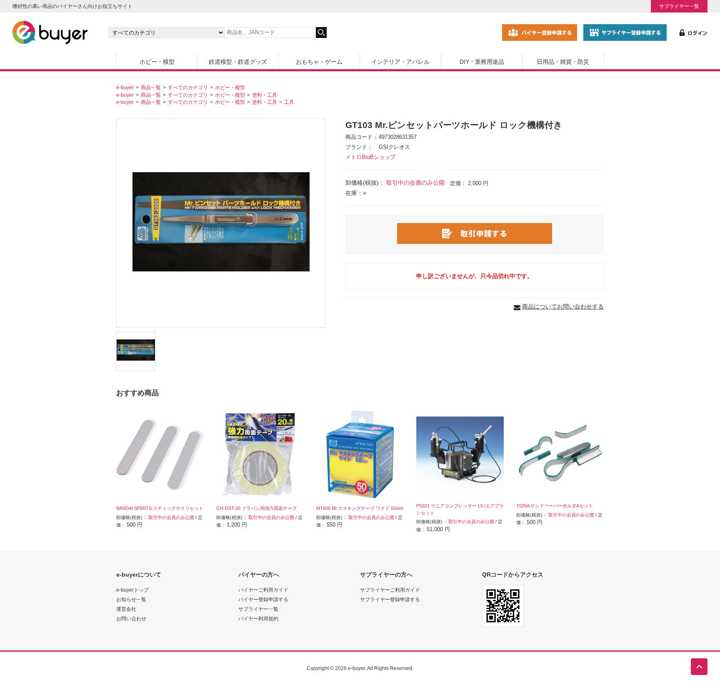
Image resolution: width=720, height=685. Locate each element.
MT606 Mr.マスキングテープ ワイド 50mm (359, 508)
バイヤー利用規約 (258, 618)
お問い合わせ (131, 618)
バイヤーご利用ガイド (263, 589)
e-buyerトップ (132, 589)
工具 (289, 102)
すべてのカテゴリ (188, 87)
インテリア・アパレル (400, 61)
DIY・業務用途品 (482, 61)
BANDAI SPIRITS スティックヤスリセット (159, 508)
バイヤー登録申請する (263, 599)
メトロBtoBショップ (370, 157)
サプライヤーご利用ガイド (390, 589)
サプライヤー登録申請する (390, 599)
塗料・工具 (264, 95)
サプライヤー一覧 (679, 6)
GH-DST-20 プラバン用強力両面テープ (256, 508)
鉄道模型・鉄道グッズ (238, 61)
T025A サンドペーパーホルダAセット (554, 505)
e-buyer (125, 87)
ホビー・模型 (157, 61)
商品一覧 (151, 87)
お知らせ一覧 (131, 599)
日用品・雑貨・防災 (563, 61)
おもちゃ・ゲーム (319, 61)
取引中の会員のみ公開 (415, 182)
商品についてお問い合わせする (563, 306)
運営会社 (126, 609)
